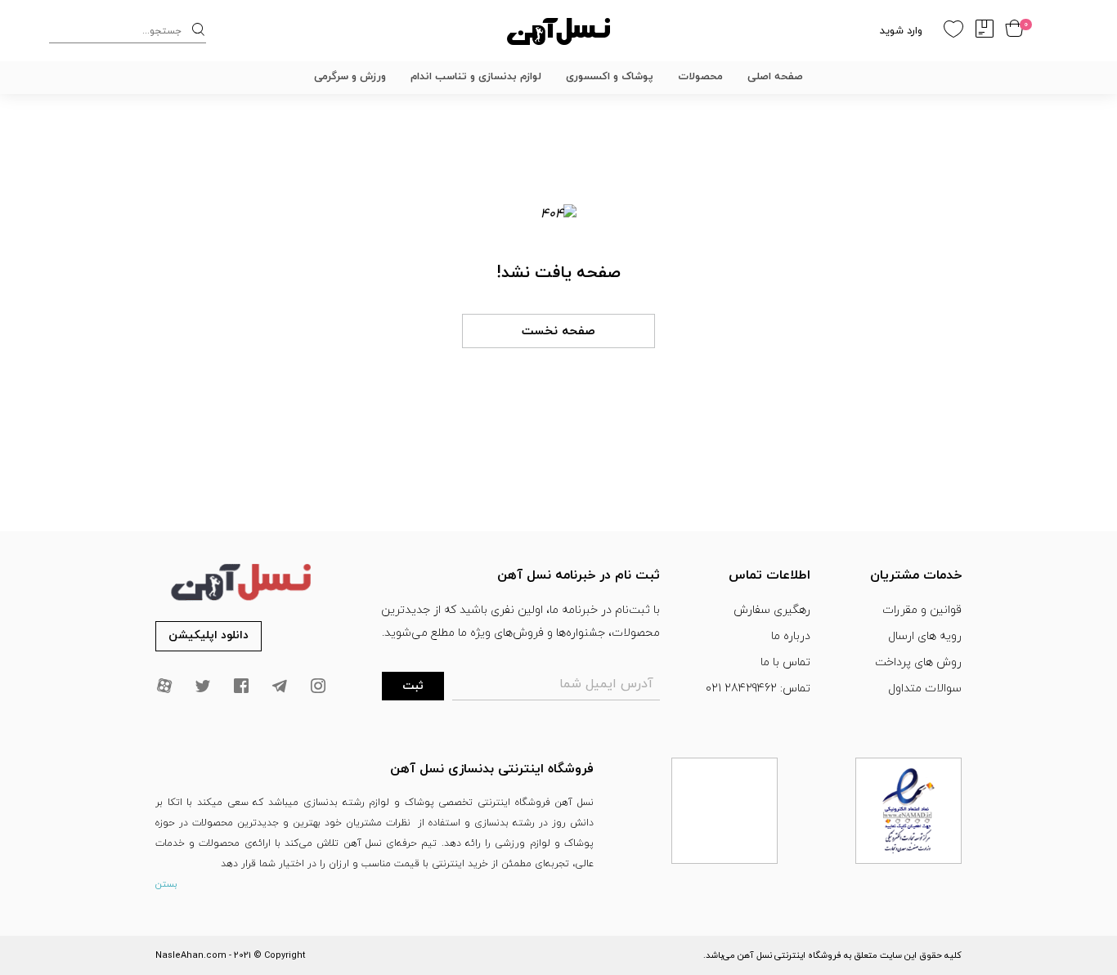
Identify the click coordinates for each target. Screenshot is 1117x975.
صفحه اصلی (775, 76)
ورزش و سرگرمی (350, 76)
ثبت (413, 686)
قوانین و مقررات (922, 610)
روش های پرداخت (918, 662)
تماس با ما (785, 662)
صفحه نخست (558, 331)
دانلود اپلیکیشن (208, 635)
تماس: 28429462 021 (758, 688)
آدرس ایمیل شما (606, 684)
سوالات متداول (925, 688)
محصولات (700, 76)
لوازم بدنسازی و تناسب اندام (475, 76)
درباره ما (790, 636)
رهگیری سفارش (771, 610)
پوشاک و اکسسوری (609, 76)
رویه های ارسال (925, 636)
